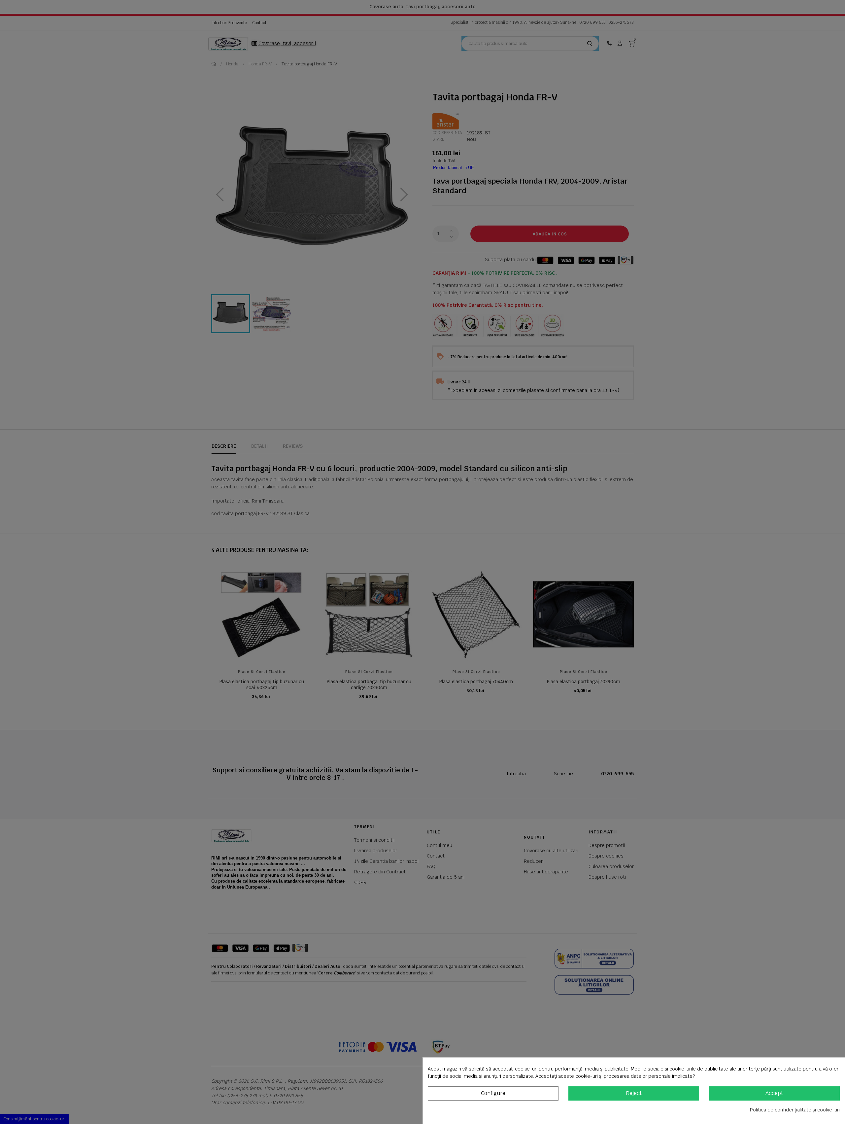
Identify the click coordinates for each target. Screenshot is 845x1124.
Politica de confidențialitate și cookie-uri (795, 1110)
